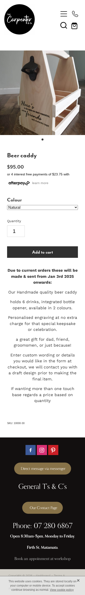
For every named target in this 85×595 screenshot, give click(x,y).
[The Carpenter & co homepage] (31, 19)
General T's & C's (42, 486)
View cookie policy (62, 589)
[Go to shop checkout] (75, 25)
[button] (63, 25)
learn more (40, 183)
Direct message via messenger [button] (42, 468)
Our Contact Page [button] (42, 508)
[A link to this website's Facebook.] (31, 450)
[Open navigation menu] (63, 13)
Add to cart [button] (42, 252)
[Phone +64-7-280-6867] (75, 13)
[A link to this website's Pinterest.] (53, 450)
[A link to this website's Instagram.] (42, 450)
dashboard (43, 575)
